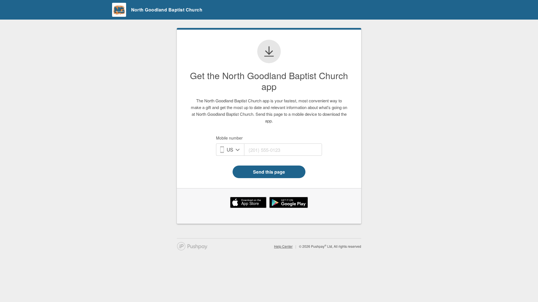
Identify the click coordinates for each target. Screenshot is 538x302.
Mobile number (229, 138)
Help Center (283, 246)
